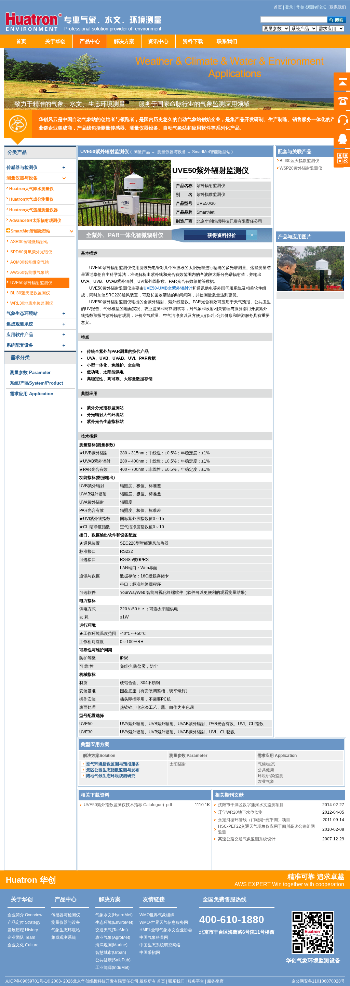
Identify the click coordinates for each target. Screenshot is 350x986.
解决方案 (124, 41)
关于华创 (55, 41)
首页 (21, 41)
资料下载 (193, 41)
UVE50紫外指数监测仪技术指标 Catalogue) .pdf (128, 804)
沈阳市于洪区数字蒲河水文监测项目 (251, 804)
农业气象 (266, 781)
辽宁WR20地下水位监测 (240, 812)
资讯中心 (158, 41)
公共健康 (266, 770)
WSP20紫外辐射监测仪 (301, 168)
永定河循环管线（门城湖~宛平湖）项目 (254, 819)
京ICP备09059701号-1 (26, 981)
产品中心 (90, 41)
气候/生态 (266, 764)
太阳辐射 (178, 764)
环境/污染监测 (270, 775)
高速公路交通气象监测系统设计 (246, 839)
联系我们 (227, 41)
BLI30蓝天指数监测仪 (299, 160)
